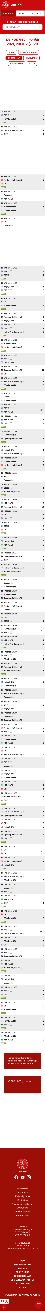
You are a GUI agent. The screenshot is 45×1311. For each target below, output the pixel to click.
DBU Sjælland (22, 1284)
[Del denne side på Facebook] (2, 1302)
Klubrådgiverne (22, 1196)
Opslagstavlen (16, 64)
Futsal (22, 1288)
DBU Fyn (22, 1269)
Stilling (11, 52)
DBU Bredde (22, 1193)
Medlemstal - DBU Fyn (22, 1204)
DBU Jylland (22, 1272)
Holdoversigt (31, 58)
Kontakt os (22, 1200)
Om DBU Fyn (23, 1208)
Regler (32, 64)
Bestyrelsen (22, 1189)
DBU (22, 1261)
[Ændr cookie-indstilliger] (4, 1307)
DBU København (23, 1276)
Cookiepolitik (22, 1216)
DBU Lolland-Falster (22, 1280)
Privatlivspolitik (22, 1212)
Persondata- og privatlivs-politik (22, 1295)
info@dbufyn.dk (22, 1243)
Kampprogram (14, 58)
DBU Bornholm (22, 1265)
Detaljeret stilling (28, 52)
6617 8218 (28, 1064)
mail (9, 1064)
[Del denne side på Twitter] (6, 1302)
